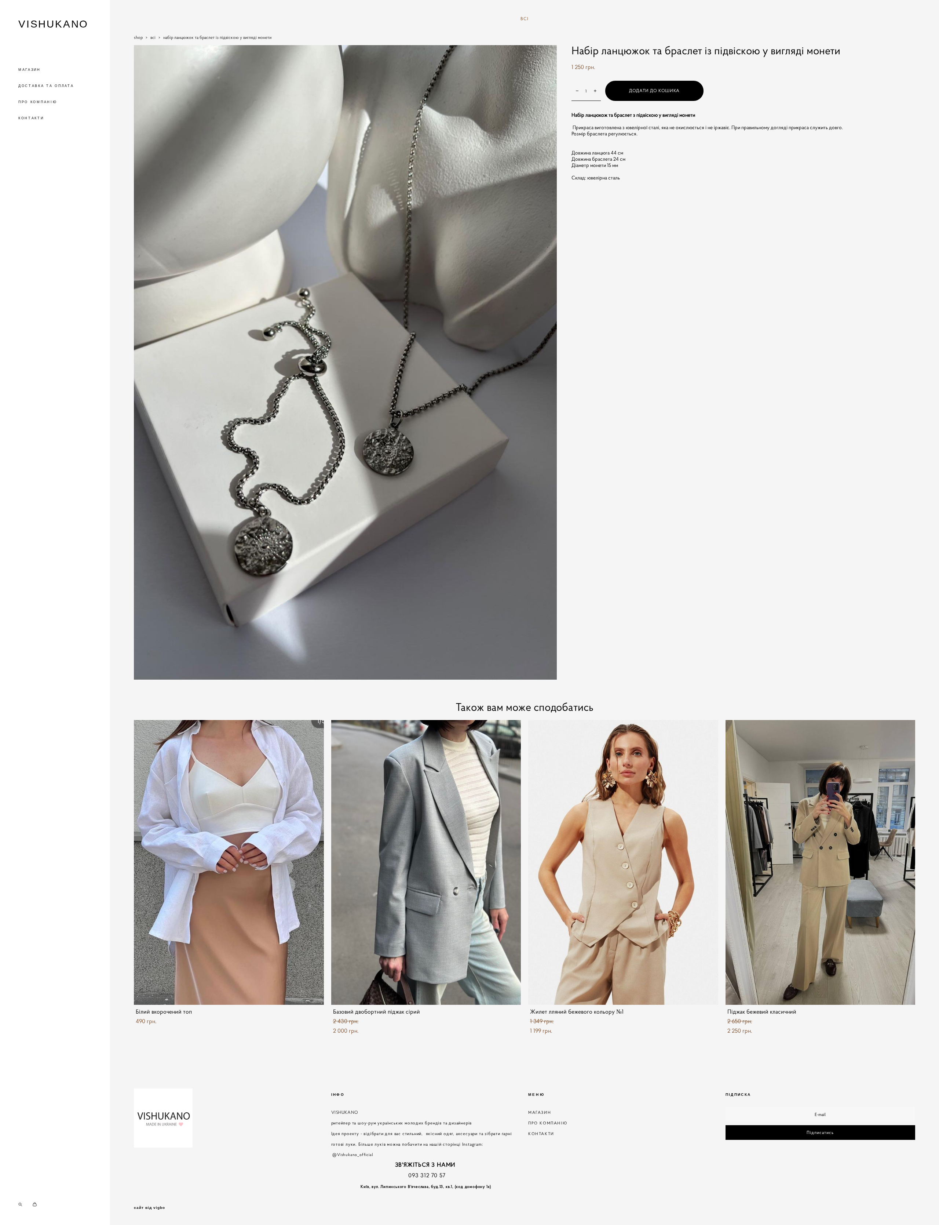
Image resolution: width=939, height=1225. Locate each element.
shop (138, 37)
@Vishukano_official (353, 1154)
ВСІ (524, 18)
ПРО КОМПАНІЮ (37, 102)
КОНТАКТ (539, 1133)
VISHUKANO (53, 24)
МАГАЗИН (29, 70)
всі (153, 37)
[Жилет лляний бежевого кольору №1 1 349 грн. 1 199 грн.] (623, 862)
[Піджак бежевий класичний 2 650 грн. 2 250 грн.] (821, 862)
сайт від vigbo (149, 1208)
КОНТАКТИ (31, 118)
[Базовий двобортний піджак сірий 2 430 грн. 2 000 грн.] (426, 862)
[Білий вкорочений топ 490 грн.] (229, 862)
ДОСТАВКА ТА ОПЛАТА (46, 86)
